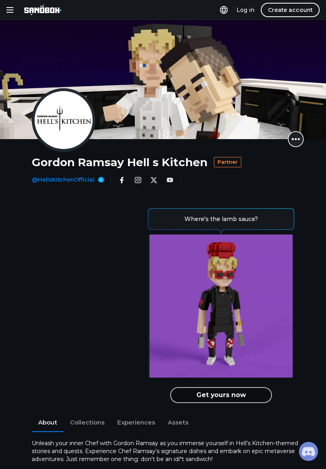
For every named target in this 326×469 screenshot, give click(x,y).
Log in (245, 10)
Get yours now (221, 395)
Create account (290, 10)
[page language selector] (224, 10)
